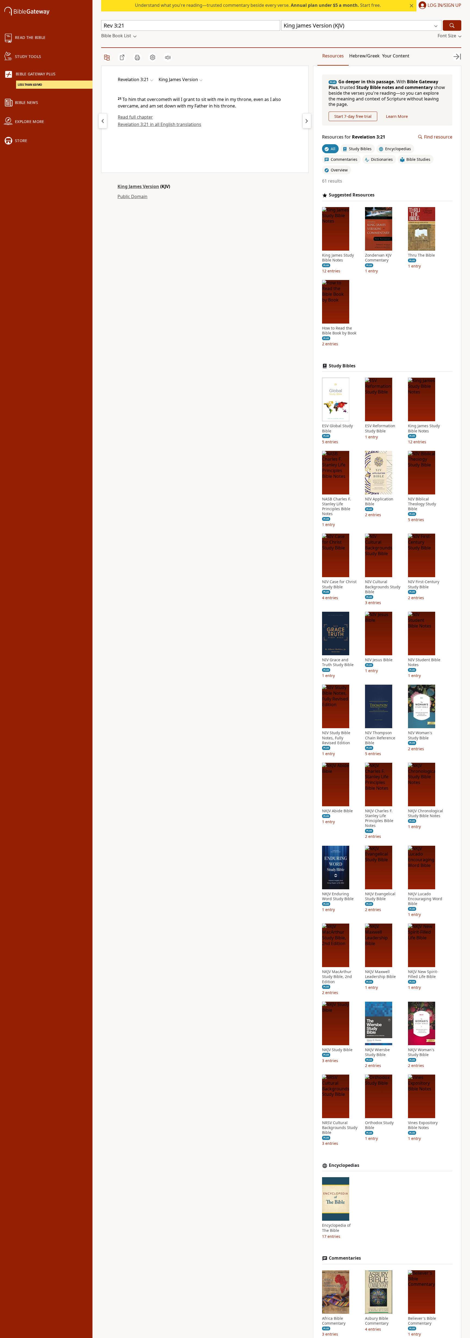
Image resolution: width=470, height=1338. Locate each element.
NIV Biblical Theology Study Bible (422, 504)
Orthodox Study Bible (379, 1125)
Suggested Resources (352, 195)
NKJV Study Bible (337, 1049)
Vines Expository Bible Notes (423, 1125)
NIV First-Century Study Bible (423, 584)
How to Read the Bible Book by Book (339, 331)
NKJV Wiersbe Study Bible (377, 1052)
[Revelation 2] (102, 120)
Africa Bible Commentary (333, 1321)
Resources (333, 56)
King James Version (138, 186)
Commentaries (345, 1258)
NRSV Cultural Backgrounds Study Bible (339, 1127)
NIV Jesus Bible (378, 659)
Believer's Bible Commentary (422, 1321)
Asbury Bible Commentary (376, 1321)
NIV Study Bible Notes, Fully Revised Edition (336, 737)
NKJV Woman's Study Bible (421, 1052)
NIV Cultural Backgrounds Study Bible (382, 586)
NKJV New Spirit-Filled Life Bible (423, 974)
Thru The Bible (421, 255)
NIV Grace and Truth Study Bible (338, 662)
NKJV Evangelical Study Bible (380, 896)
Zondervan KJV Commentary (378, 258)
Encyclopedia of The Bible (336, 1228)
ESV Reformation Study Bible (380, 428)
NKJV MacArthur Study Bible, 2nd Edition (337, 976)
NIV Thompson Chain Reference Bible (380, 737)
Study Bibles (342, 366)
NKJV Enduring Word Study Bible (338, 896)
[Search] (452, 25)
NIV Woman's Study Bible (420, 735)
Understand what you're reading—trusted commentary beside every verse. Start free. (258, 5)
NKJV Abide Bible (337, 810)
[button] (438, 5)
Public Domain (132, 196)
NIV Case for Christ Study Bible (339, 584)
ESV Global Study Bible (337, 428)
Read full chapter (135, 117)
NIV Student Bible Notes (424, 662)
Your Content (395, 56)
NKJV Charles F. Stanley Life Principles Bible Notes (379, 818)
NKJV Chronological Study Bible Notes (425, 813)
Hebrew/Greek (364, 56)
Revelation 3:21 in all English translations (159, 124)
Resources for (353, 137)
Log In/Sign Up (444, 5)
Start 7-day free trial (353, 116)
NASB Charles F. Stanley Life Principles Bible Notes (336, 506)
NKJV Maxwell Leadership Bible (380, 974)
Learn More (397, 116)
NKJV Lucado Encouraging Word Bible (425, 898)
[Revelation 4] (306, 120)
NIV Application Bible (379, 501)
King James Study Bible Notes (338, 258)
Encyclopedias (344, 1165)
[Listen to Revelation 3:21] (167, 57)
